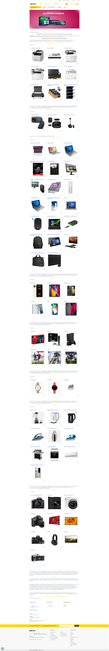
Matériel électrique (53, 635)
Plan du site (49, 606)
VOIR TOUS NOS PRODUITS (66, 0)
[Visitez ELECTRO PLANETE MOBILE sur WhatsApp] (65, 605)
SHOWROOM (59, 0)
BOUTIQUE (71, 633)
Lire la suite (44, 63)
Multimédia (32, 607)
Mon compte (72, 638)
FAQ (71, 635)
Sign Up (77, 625)
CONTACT (78, 0)
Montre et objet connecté (54, 637)
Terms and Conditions (73, 644)
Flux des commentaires (63, 634)
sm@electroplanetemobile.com (34, 614)
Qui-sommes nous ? (51, 605)
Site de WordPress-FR (63, 635)
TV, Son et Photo (53, 639)
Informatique (52, 634)
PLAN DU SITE (72, 642)
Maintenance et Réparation (35, 606)
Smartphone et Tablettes (54, 638)
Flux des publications (63, 633)
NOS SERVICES (73, 0)
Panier (71, 640)
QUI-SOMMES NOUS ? (73, 643)
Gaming (52, 633)
